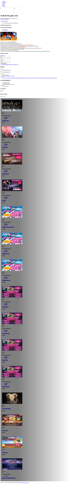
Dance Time (5, 29)
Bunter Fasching (6, 333)
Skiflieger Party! (5, 253)
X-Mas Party (5, 147)
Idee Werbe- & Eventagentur (24, 482)
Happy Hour (5, 430)
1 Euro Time (5, 30)
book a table (2, 55)
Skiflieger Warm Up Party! (8, 227)
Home (1, 18)
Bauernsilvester (5, 173)
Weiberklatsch (5, 306)
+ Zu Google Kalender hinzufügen (6, 64)
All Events (4, 18)
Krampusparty (5, 120)
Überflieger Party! (6, 280)
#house (5, 118)
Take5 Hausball (5, 386)
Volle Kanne (5, 452)
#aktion (7, 18)
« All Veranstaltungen (4, 21)
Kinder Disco (5, 360)
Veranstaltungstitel (6, 408)
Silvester (4, 200)
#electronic (6, 117)
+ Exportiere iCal (15, 64)
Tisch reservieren (3, 63)
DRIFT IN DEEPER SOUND (8, 478)
